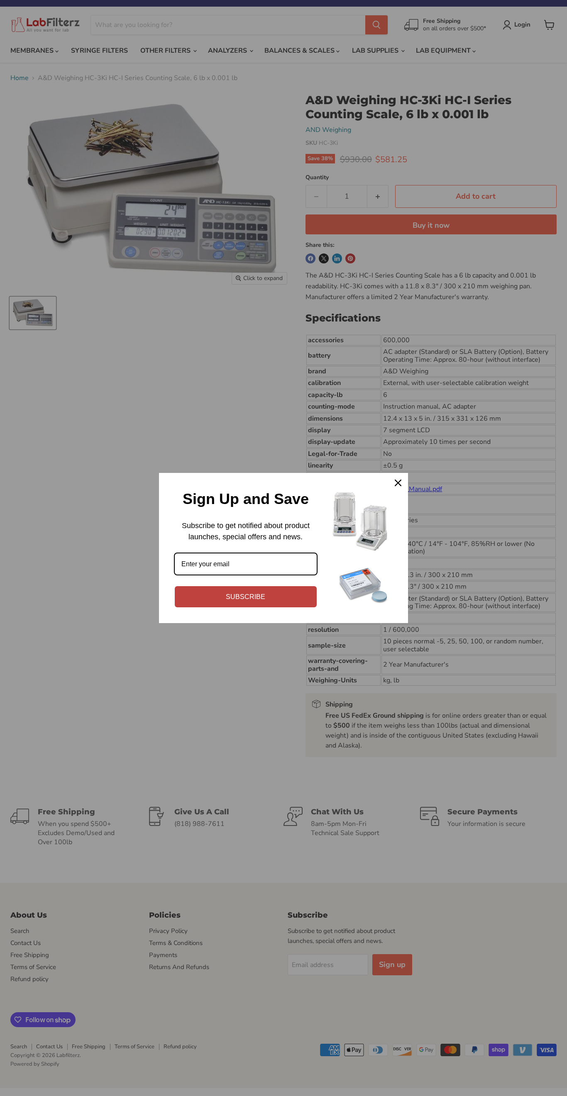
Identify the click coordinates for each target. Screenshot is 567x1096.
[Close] (398, 483)
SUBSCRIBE (245, 596)
